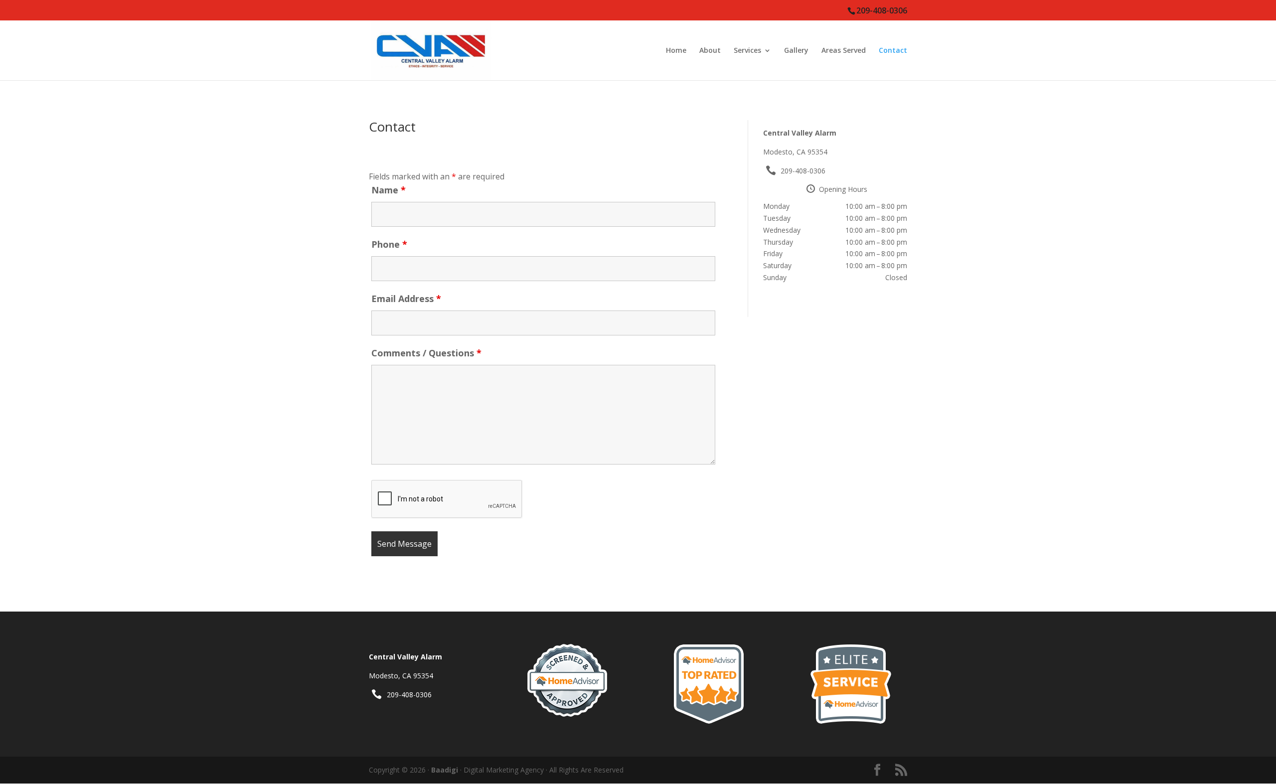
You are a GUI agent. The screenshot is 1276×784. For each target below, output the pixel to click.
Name (388, 190)
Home (676, 51)
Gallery (796, 51)
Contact (893, 51)
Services (747, 51)
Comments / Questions (426, 353)
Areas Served (843, 51)
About (710, 51)
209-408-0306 (803, 170)
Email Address (406, 299)
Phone (389, 244)
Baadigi (444, 770)
